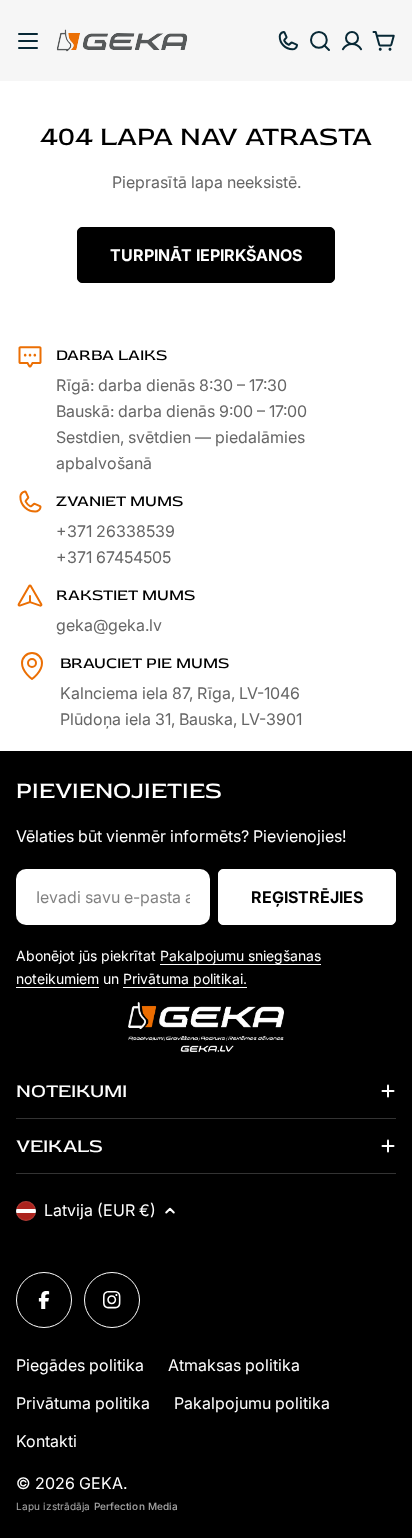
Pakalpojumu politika (252, 1403)
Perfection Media (136, 1506)
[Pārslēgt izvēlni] (28, 41)
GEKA (101, 1483)
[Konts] (352, 41)
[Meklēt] (320, 41)
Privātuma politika (83, 1403)
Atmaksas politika (234, 1365)
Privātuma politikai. (185, 978)
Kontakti (46, 1441)
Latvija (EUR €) (100, 1210)
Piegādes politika (80, 1365)
